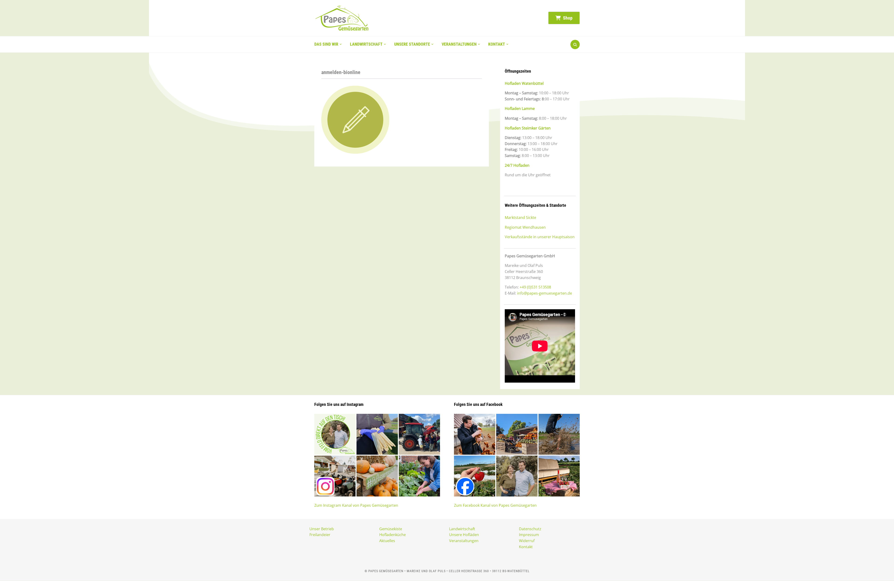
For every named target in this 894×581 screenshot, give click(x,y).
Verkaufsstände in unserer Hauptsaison (540, 236)
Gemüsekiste (390, 528)
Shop (567, 18)
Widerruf (527, 540)
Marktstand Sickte (520, 217)
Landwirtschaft (366, 44)
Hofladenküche (392, 534)
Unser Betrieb (321, 528)
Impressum (529, 534)
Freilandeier (319, 534)
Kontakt (496, 44)
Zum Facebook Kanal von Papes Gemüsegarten (495, 505)
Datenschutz (530, 528)
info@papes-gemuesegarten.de (544, 293)
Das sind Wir (326, 44)
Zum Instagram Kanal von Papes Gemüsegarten (356, 505)
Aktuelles (387, 540)
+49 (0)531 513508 (535, 287)
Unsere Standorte (412, 44)
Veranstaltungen (459, 44)
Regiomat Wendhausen (525, 227)
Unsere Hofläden (464, 534)
